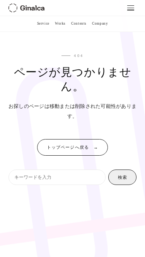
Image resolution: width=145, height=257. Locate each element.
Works (60, 23)
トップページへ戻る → (72, 147)
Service (43, 23)
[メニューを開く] (131, 8)
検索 (122, 177)
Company (100, 23)
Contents (79, 23)
